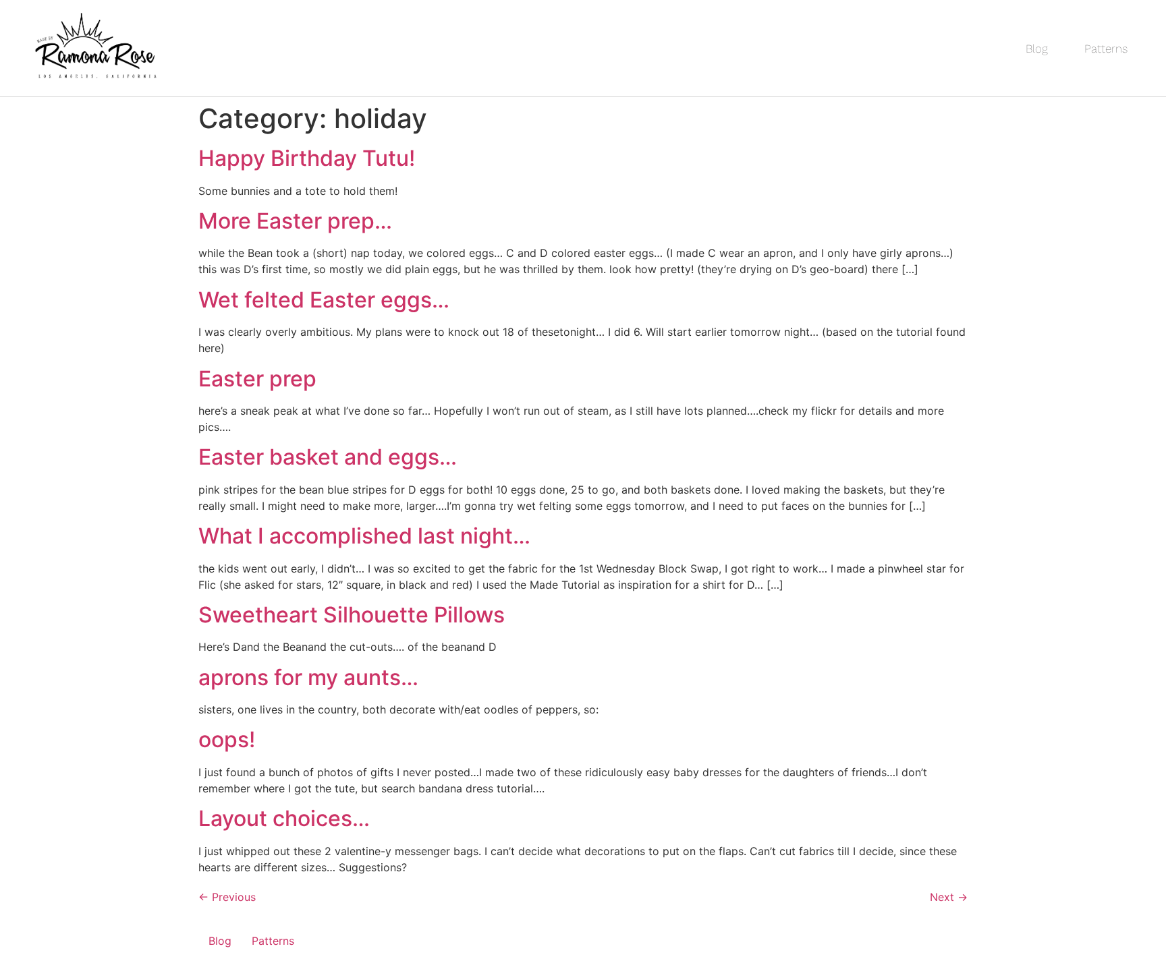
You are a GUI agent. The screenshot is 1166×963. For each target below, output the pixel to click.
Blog (1037, 48)
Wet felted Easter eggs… (323, 300)
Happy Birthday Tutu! (306, 158)
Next (949, 897)
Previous (227, 897)
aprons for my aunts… (308, 677)
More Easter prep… (295, 221)
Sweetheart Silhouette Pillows (351, 615)
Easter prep (257, 379)
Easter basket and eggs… (327, 457)
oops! (226, 739)
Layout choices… (284, 818)
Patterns (1106, 48)
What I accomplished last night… (364, 536)
